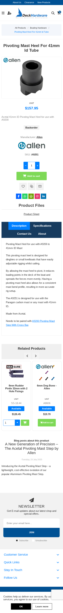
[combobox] (39, 423)
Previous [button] (27, 356)
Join (31, 532)
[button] (47, 423)
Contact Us (24, 233)
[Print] (31, 196)
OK (21, 606)
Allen (39, 137)
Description (19, 225)
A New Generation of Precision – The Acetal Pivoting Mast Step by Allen (31, 448)
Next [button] (35, 356)
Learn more (41, 606)
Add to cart (33, 176)
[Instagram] (37, 196)
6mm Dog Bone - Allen (16, 387)
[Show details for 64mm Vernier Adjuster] (47, 373)
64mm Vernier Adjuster (47, 387)
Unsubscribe (41, 540)
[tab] (19, 226)
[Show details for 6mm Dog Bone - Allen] (16, 373)
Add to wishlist (23, 186)
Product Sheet (31, 214)
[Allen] (31, 148)
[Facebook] (18, 196)
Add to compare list (31, 186)
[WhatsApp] (25, 196)
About (42, 233)
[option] (16, 396)
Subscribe (23, 540)
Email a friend (40, 186)
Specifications (42, 225)
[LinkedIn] (43, 196)
